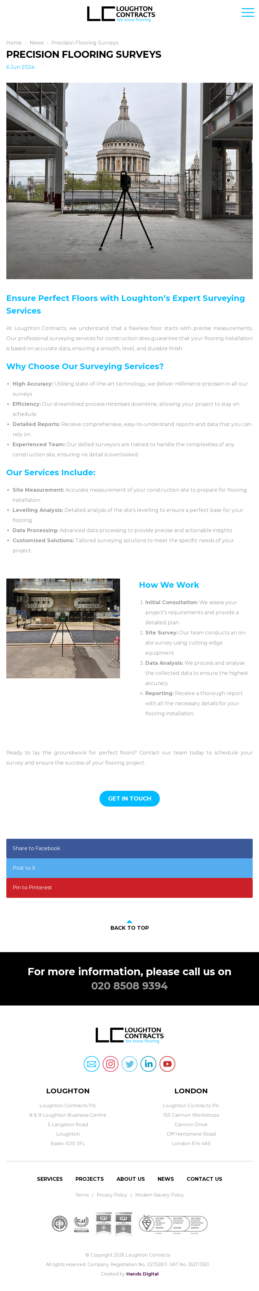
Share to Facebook (36, 848)
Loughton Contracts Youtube (167, 1064)
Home (14, 43)
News (37, 43)
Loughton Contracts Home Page (129, 15)
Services (50, 1179)
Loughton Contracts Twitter (129, 1064)
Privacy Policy (112, 1195)
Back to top (130, 928)
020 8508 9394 (129, 986)
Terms (82, 1195)
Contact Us (204, 1179)
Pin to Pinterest (32, 888)
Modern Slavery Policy (159, 1195)
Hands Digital (142, 1274)
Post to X (24, 868)
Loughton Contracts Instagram (110, 1064)
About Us (131, 1179)
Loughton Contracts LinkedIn (148, 1064)
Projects (89, 1179)
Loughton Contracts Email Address (91, 1064)
